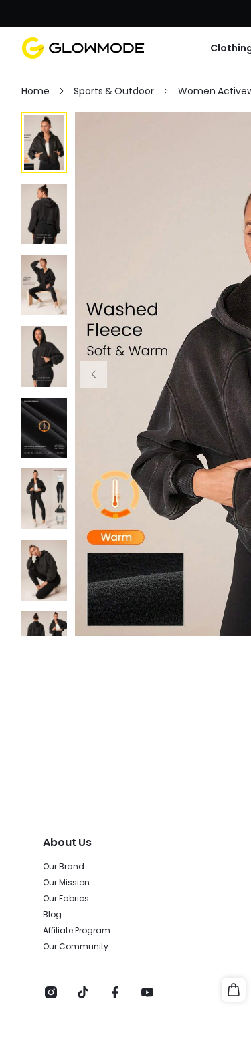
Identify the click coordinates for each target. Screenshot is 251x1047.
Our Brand (63, 866)
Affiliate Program (76, 930)
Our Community (75, 946)
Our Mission (66, 882)
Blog (52, 914)
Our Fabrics (66, 898)
